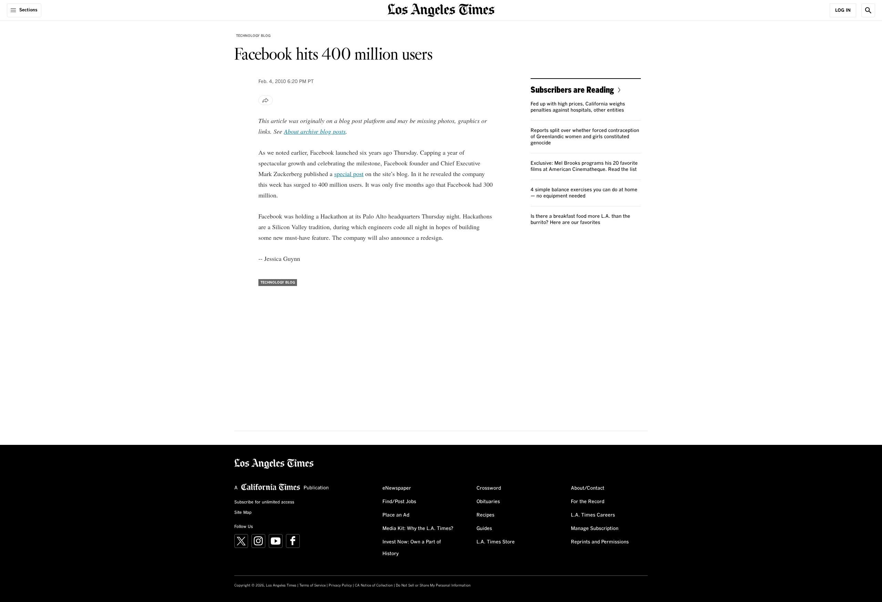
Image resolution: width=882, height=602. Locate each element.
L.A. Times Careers (593, 515)
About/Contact (587, 488)
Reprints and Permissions (600, 542)
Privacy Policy (340, 585)
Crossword (488, 488)
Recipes (485, 515)
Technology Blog (253, 36)
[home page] (441, 9)
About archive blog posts (315, 131)
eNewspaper (396, 488)
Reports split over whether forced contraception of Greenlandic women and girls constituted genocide (585, 136)
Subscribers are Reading (572, 89)
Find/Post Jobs (399, 501)
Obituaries (488, 501)
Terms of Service (312, 585)
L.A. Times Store (495, 542)
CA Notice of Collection (374, 585)
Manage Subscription (594, 528)
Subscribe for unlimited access (264, 502)
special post (348, 174)
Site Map (243, 513)
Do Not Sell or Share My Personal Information (433, 585)
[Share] (265, 100)
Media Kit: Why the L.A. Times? (417, 528)
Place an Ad (395, 515)
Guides (484, 528)
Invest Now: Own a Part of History (411, 548)
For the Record (587, 501)
